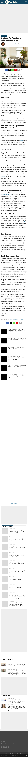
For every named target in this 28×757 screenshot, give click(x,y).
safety (21, 319)
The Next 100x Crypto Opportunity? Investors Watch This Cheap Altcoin (16, 358)
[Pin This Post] (15, 69)
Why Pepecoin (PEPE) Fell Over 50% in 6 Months (16, 348)
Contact (11, 753)
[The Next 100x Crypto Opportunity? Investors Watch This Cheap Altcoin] (4, 359)
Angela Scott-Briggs (12, 43)
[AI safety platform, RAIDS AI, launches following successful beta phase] (4, 377)
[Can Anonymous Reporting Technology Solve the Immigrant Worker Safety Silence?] (4, 331)
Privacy (17, 753)
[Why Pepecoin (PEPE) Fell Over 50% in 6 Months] (4, 350)
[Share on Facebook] (6, 69)
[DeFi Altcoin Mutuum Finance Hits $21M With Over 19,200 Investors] (4, 368)
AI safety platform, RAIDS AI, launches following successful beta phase (17, 376)
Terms (21, 753)
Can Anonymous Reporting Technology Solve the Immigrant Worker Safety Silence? (17, 331)
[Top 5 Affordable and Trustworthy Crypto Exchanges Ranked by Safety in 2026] (4, 340)
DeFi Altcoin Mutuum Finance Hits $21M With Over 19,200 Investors (17, 366)
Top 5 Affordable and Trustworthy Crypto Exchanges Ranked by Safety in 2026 (17, 340)
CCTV (11, 319)
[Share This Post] (9, 69)
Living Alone (16, 319)
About (6, 753)
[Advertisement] (14, 18)
